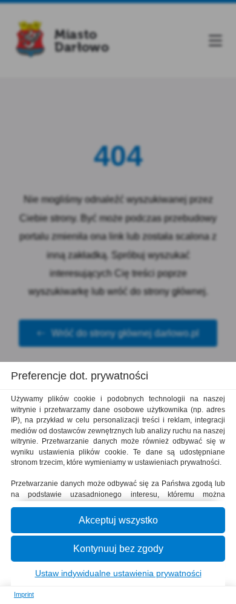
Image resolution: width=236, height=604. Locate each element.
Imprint (24, 594)
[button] (118, 520)
